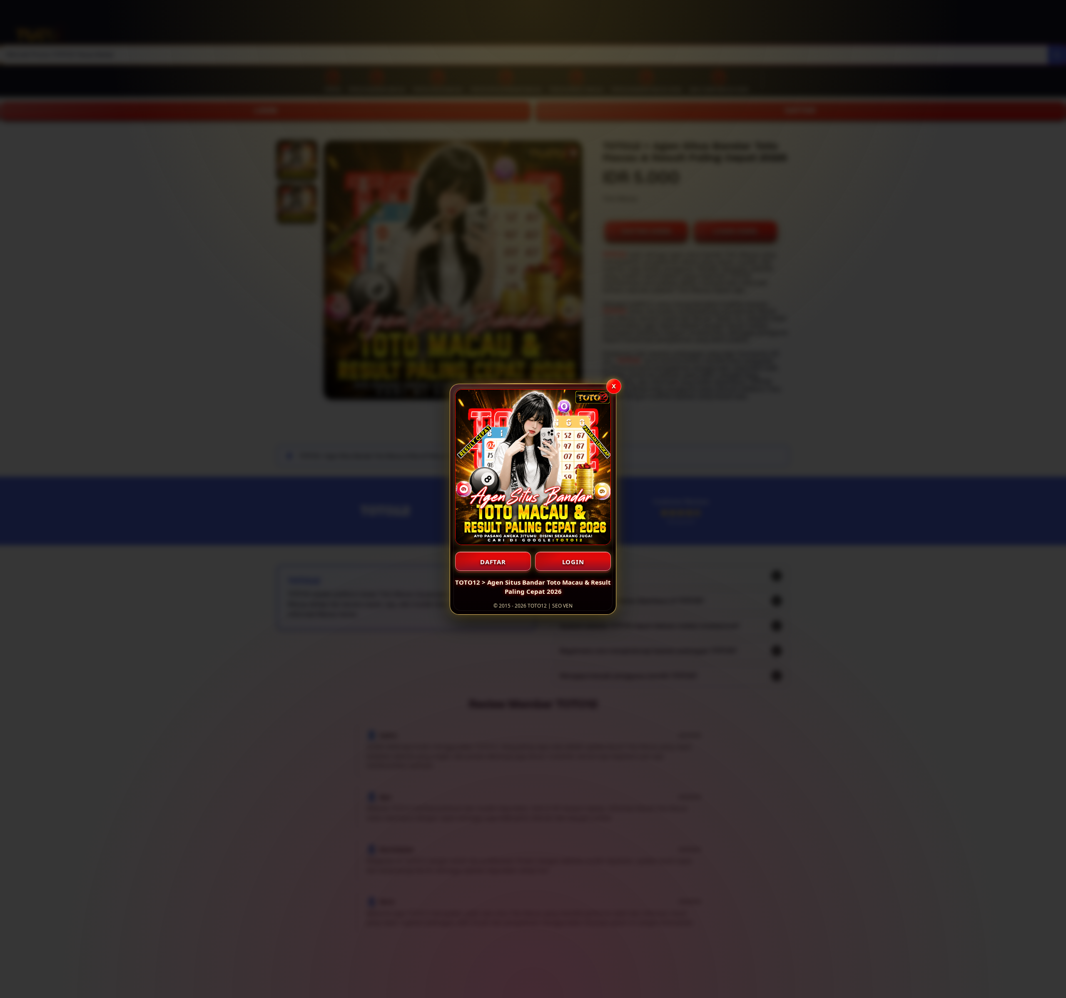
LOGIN (573, 562)
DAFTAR (493, 562)
